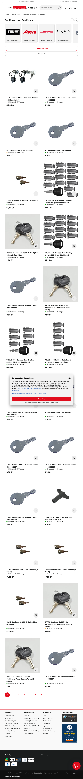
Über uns (27, 728)
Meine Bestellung (29, 723)
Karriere (26, 716)
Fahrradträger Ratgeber (12, 728)
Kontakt (7, 733)
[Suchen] (59, 7)
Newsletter (8, 736)
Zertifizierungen (29, 733)
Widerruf (45, 733)
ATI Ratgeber (9, 718)
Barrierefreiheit (48, 718)
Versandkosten (38, 773)
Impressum (46, 726)
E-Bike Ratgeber (10, 726)
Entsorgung (46, 723)
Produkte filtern (42, 48)
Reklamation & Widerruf (31, 726)
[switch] (73, 720)
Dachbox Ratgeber (11, 721)
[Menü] (76, 715)
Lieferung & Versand (30, 721)
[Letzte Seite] (41, 694)
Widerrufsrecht (47, 728)
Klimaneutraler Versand (27, 2)
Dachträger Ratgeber (12, 723)
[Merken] (36, 91)
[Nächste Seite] (35, 694)
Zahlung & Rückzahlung (31, 731)
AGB (44, 716)
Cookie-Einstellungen (49, 731)
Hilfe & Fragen (9, 716)
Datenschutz (47, 721)
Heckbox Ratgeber (11, 731)
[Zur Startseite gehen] (25, 7)
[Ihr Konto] (70, 7)
